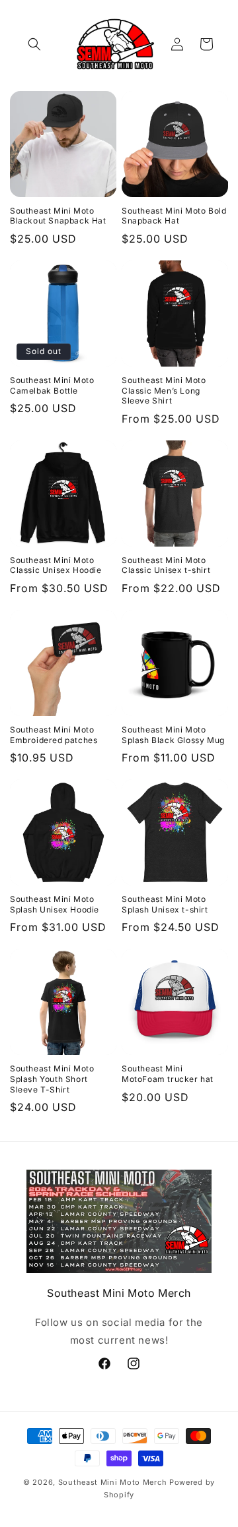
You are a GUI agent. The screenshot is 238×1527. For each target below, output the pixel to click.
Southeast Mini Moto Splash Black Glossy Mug (173, 735)
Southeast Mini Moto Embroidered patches (53, 735)
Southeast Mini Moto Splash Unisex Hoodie (54, 904)
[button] (34, 44)
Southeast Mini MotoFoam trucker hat (168, 1073)
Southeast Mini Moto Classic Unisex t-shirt (166, 565)
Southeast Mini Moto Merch (112, 1482)
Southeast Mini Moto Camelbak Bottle (52, 385)
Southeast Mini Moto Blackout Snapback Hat (58, 216)
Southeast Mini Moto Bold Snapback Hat (174, 216)
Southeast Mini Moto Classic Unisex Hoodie (56, 565)
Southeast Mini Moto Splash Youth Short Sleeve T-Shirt (52, 1078)
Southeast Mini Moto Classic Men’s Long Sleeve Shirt (164, 390)
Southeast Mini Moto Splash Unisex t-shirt (165, 904)
